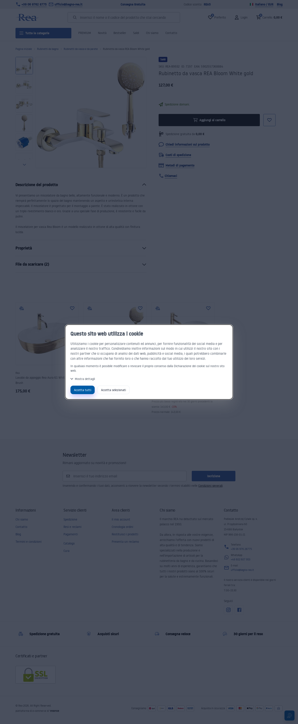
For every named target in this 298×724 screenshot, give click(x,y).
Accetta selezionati (113, 390)
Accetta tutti (82, 390)
